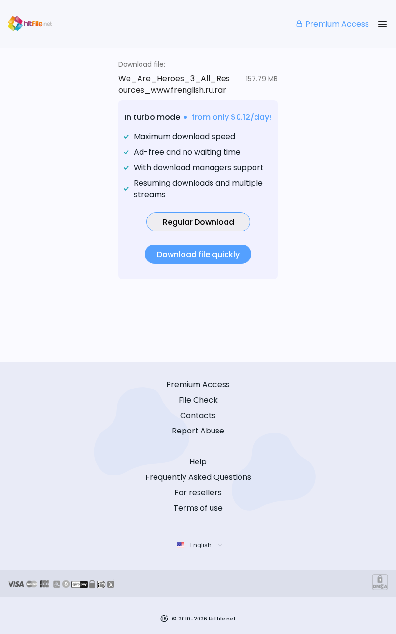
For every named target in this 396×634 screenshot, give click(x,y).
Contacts (198, 415)
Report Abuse (198, 430)
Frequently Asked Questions (198, 477)
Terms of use (198, 508)
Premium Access (337, 23)
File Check (198, 399)
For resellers (198, 492)
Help (198, 461)
